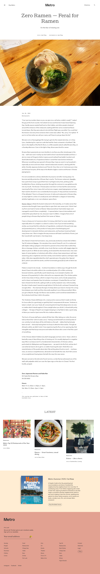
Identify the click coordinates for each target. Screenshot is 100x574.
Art (41, 546)
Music (42, 553)
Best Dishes (62, 548)
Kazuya (36, 243)
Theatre (43, 550)
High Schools (63, 560)
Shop (80, 551)
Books (42, 548)
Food (23, 543)
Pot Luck (24, 558)
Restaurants (26, 116)
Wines (61, 558)
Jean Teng (43, 35)
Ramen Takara (26, 204)
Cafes (23, 550)
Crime (5, 555)
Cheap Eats (25, 548)
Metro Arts (44, 558)
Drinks (24, 555)
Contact (80, 543)
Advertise (80, 546)
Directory (87, 5)
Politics (6, 553)
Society (6, 543)
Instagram (6, 565)
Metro (6, 448)
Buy (12, 5)
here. (29, 398)
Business (6, 550)
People (6, 546)
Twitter (20, 565)
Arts (42, 543)
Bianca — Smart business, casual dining (46, 453)
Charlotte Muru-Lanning (74, 461)
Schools (6, 548)
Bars (23, 553)
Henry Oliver (39, 457)
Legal (79, 548)
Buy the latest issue (55, 504)
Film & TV (43, 555)
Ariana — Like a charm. (74, 458)
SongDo (72, 179)
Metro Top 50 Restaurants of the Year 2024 (16, 444)
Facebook (13, 565)
